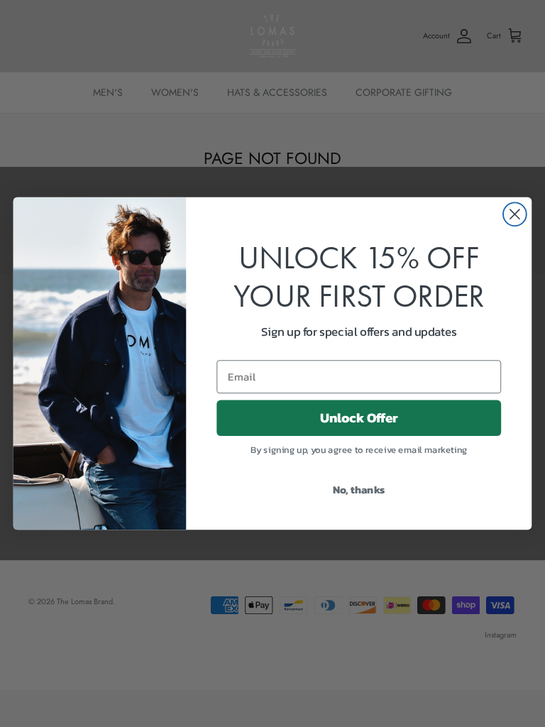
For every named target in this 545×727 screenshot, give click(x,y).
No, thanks (359, 488)
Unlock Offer (359, 417)
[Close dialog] (515, 214)
